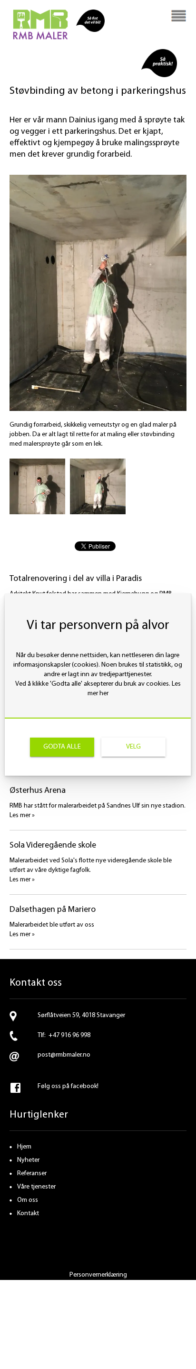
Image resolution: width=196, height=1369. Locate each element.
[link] (62, 747)
